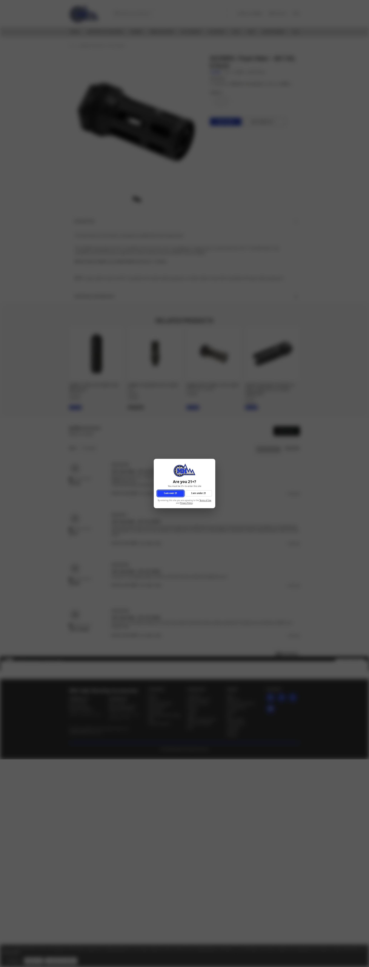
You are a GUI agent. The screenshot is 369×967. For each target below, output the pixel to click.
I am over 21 (170, 493)
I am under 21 (198, 493)
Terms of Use (205, 500)
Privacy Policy (186, 503)
